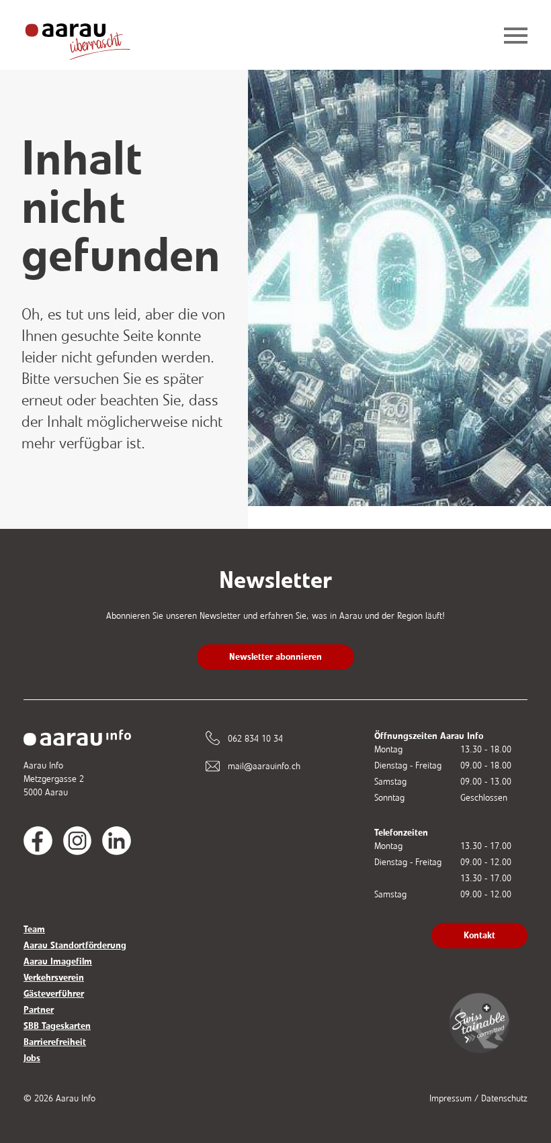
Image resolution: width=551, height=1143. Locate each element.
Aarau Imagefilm (58, 961)
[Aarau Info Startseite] (88, 36)
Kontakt (479, 935)
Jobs (32, 1058)
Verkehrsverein (54, 977)
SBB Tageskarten (57, 1026)
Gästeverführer (54, 993)
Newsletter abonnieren (275, 656)
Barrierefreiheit (55, 1042)
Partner (39, 1009)
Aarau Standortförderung (75, 945)
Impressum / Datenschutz (478, 1098)
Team (34, 929)
